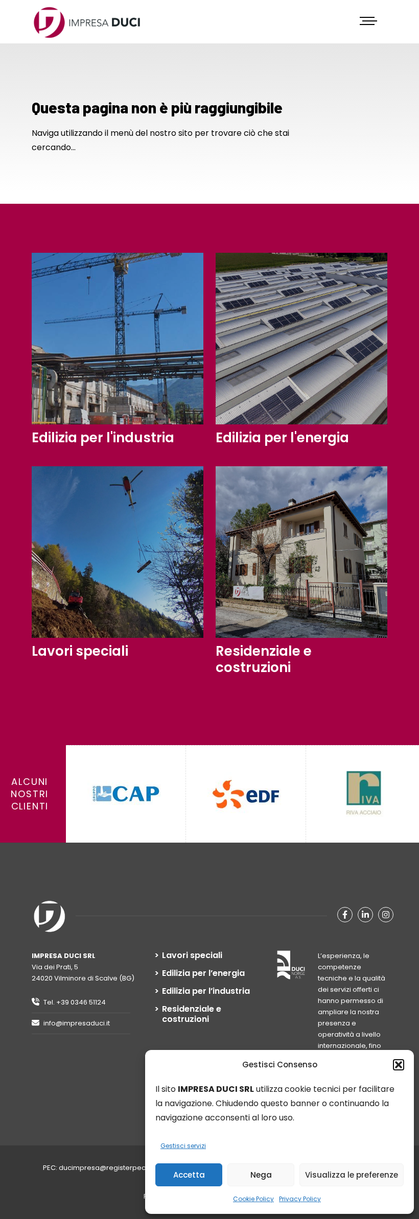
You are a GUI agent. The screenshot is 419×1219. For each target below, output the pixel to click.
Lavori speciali (192, 955)
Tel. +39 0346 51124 (74, 1002)
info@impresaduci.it (76, 1023)
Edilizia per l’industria (206, 991)
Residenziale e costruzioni (191, 1014)
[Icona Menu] (369, 21)
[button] (398, 1065)
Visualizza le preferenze (351, 1174)
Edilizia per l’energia (203, 973)
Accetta (189, 1174)
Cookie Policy (253, 1198)
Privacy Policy (300, 1198)
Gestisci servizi (183, 1145)
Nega (261, 1174)
